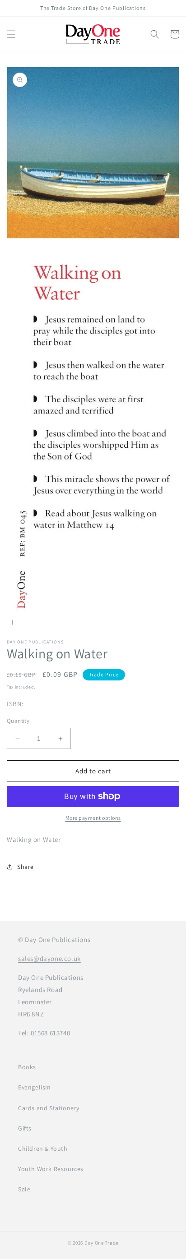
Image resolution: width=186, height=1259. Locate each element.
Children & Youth (43, 1148)
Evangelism (34, 1087)
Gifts (25, 1128)
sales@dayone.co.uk (49, 958)
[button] (11, 34)
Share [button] (25, 867)
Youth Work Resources (51, 1169)
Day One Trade (101, 1243)
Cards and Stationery (48, 1108)
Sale (24, 1189)
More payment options (93, 817)
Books (27, 1067)
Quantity (18, 721)
